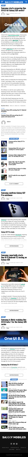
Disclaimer (11, 449)
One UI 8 (12, 105)
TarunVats (13, 298)
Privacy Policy (5, 447)
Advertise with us (15, 447)
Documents (18, 234)
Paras (8, 199)
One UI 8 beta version (13, 35)
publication (9, 48)
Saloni (8, 14)
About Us (18, 449)
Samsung (23, 105)
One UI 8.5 (15, 40)
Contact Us (23, 447)
